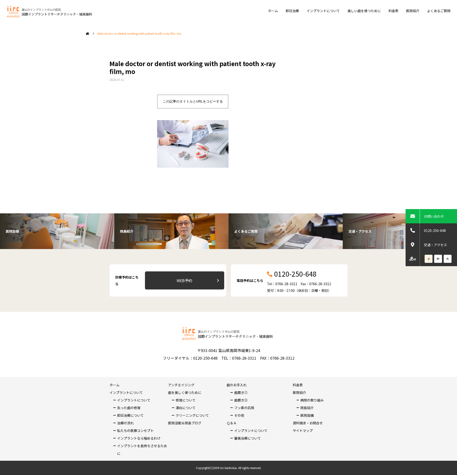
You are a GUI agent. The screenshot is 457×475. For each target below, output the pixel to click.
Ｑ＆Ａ (232, 423)
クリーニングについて (192, 415)
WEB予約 (184, 280)
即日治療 (292, 10)
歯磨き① (241, 392)
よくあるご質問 (438, 10)
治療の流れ (125, 423)
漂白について (186, 407)
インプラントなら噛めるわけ (138, 438)
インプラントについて (323, 10)
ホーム (273, 10)
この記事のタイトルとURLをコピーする (193, 101)
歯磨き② (241, 400)
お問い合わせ (434, 216)
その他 (239, 415)
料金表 (393, 10)
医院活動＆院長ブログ (184, 423)
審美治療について (247, 438)
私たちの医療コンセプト (135, 430)
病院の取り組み (312, 400)
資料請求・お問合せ (308, 423)
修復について (186, 400)
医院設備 (307, 415)
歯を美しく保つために (184, 392)
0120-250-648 (435, 230)
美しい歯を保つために (364, 10)
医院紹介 (412, 10)
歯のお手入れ (237, 384)
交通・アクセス (435, 244)
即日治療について (130, 415)
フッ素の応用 (244, 407)
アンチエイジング (181, 384)
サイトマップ (303, 430)
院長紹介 (307, 407)
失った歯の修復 (128, 407)
